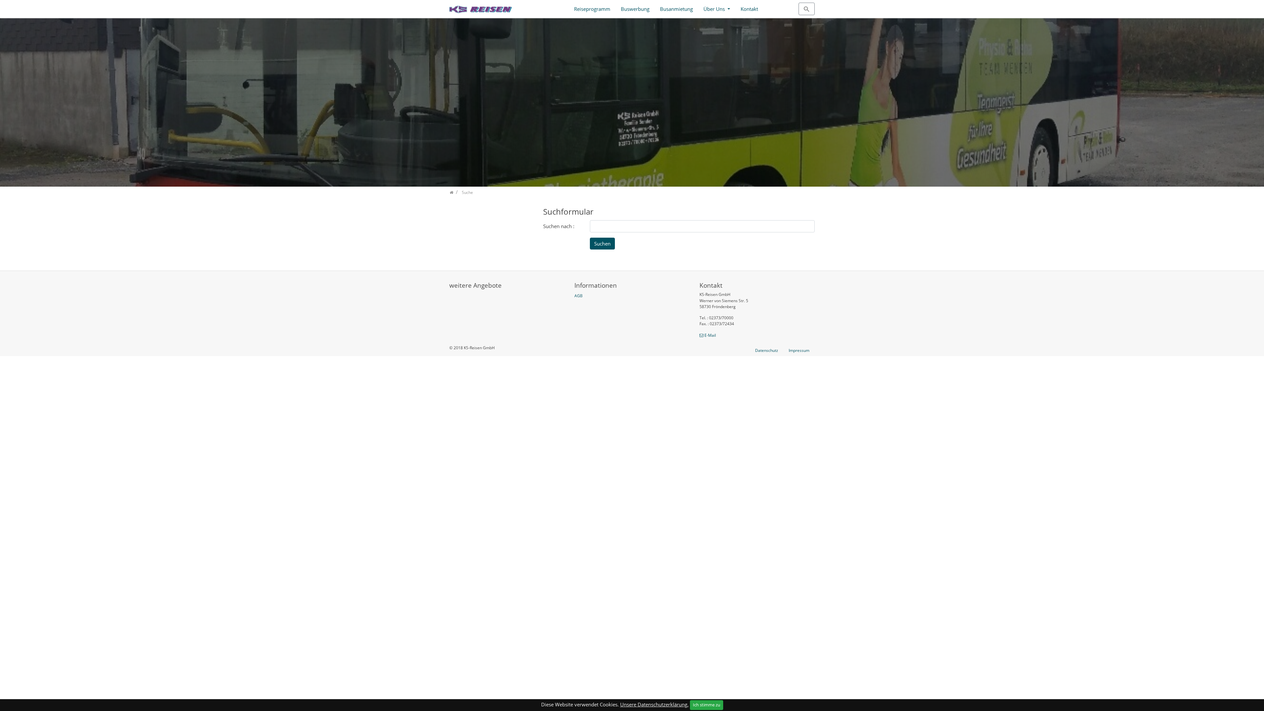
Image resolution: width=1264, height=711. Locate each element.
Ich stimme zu (706, 705)
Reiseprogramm (592, 9)
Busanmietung (676, 9)
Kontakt (749, 9)
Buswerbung (635, 9)
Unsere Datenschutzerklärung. (654, 704)
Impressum (799, 350)
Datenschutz (766, 350)
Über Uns (714, 9)
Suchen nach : (558, 226)
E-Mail (710, 335)
